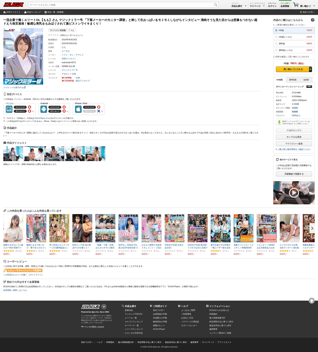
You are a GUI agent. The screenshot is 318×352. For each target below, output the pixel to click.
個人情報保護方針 (217, 318)
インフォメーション (219, 306)
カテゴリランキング (134, 322)
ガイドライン (36, 275)
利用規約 (213, 314)
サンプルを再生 (294, 137)
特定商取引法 (221, 322)
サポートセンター (189, 325)
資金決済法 (220, 325)
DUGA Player (40, 118)
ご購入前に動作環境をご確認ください (294, 149)
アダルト (66, 74)
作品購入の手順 (160, 318)
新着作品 (129, 310)
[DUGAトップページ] (13, 4)
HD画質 (279, 80)
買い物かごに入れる (293, 69)
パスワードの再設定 (190, 322)
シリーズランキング (134, 329)
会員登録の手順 (160, 314)
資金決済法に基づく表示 (176, 342)
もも (64, 47)
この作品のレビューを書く (15, 275)
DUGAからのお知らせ (219, 310)
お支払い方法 (187, 318)
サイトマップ (208, 342)
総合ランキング (83, 81)
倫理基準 (213, 329)
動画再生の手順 (160, 322)
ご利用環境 (186, 314)
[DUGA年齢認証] (90, 307)
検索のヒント (159, 325)
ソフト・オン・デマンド (73, 55)
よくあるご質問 (188, 310)
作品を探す (130, 306)
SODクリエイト (13, 12)
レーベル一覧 (131, 318)
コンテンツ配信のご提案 (220, 333)
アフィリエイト (225, 342)
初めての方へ (309, 12)
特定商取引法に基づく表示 (149, 342)
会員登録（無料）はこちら (15, 290)
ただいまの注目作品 (134, 333)
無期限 (295, 108)
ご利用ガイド (160, 306)
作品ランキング (34, 12)
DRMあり (296, 115)
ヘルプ (184, 306)
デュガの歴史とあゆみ (94, 327)
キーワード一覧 (132, 325)
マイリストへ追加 (294, 143)
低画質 (306, 80)
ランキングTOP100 (133, 314)
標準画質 (292, 80)
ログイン (272, 6)
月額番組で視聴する (294, 174)
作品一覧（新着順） (56, 12)
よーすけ (66, 51)
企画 (74, 74)
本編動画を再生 (294, 130)
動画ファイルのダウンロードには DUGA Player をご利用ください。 (296, 122)
